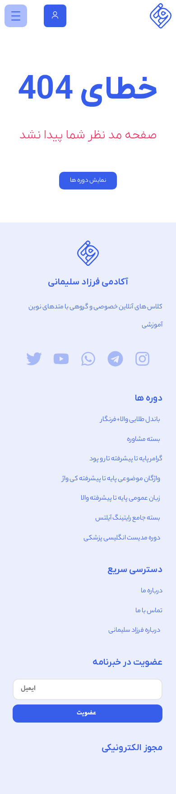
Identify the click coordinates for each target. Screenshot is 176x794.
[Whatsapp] (88, 359)
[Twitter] (34, 359)
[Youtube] (61, 359)
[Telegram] (115, 359)
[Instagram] (142, 359)
